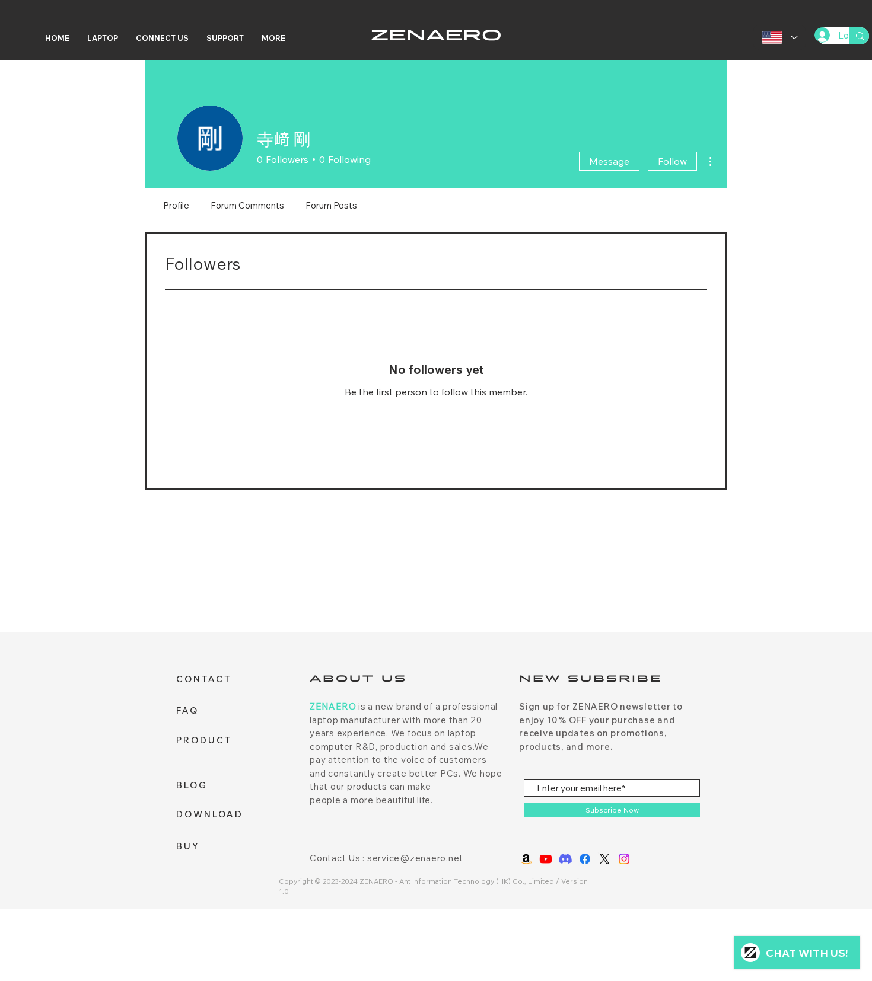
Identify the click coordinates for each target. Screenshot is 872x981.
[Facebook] (585, 859)
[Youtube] (546, 859)
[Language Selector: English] (779, 37)
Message (609, 161)
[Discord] (565, 859)
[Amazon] (526, 859)
